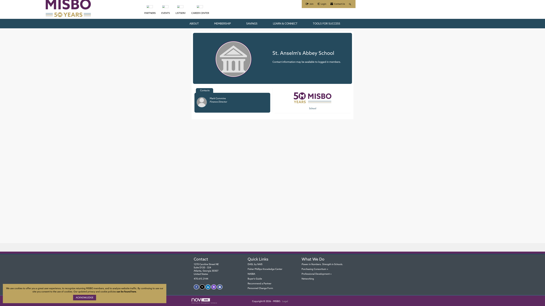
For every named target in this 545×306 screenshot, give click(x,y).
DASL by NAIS (255, 264)
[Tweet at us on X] (202, 286)
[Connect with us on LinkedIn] (208, 286)
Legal (285, 301)
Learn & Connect (285, 23)
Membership (222, 23)
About (194, 23)
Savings (251, 23)
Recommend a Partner (259, 283)
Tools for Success (326, 23)
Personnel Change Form (260, 288)
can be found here (126, 291)
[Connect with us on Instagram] (213, 286)
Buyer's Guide (255, 278)
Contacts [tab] (205, 90)
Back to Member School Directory (210, 29)
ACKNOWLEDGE (84, 297)
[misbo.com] (150, 8)
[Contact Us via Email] (220, 286)
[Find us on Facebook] (196, 286)
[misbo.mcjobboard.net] (200, 8)
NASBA (251, 273)
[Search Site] (350, 4)
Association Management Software (204, 302)
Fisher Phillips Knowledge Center (265, 269)
